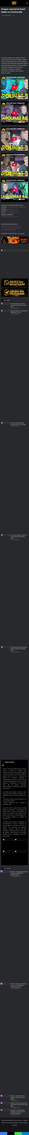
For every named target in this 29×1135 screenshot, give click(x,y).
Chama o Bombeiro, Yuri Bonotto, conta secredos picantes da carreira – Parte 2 (18, 305)
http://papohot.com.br (12, 211)
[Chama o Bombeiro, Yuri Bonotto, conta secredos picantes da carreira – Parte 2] (5, 305)
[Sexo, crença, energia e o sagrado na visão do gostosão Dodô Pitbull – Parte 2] (5, 589)
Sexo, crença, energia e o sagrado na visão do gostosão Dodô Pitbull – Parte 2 (18, 536)
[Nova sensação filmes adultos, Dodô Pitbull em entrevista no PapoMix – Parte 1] (5, 702)
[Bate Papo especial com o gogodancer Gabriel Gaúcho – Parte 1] (5, 365)
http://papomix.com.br (12, 209)
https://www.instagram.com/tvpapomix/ (11, 228)
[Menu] (27, 3)
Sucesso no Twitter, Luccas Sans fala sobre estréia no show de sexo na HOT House (19, 1104)
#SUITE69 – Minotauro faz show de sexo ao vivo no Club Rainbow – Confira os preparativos (18, 985)
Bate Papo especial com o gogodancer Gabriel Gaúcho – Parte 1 (19, 311)
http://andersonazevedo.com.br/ (9, 216)
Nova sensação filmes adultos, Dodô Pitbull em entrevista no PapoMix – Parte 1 (18, 648)
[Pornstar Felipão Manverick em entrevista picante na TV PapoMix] (5, 477)
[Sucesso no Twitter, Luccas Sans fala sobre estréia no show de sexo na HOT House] (5, 1105)
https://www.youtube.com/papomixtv (16, 207)
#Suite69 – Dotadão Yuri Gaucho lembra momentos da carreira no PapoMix (17, 1097)
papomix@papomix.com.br (13, 213)
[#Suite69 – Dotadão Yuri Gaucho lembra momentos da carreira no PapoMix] (5, 1098)
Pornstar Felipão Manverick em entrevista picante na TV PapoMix (18, 423)
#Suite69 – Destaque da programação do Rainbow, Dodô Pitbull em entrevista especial (19, 873)
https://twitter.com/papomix (8, 229)
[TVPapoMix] (14, 3)
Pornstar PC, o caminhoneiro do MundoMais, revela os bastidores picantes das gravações (17, 1111)
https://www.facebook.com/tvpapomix (11, 226)
